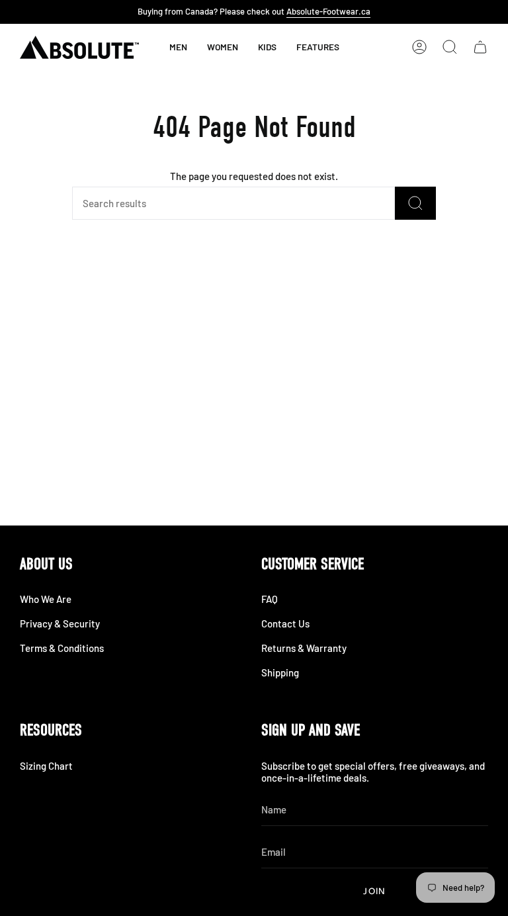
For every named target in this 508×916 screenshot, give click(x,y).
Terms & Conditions (62, 648)
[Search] (415, 203)
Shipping (280, 672)
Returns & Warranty (304, 648)
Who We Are (45, 599)
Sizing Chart (46, 766)
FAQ (269, 599)
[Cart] (480, 47)
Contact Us (285, 623)
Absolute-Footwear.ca (328, 11)
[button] (267, 47)
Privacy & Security (60, 623)
